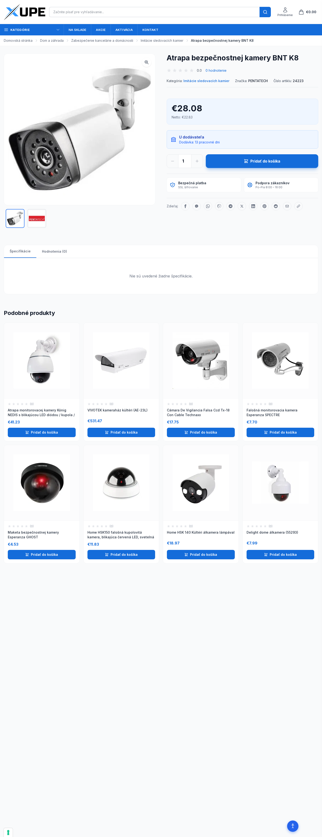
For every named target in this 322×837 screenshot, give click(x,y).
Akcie (101, 30)
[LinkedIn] (253, 206)
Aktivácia (124, 30)
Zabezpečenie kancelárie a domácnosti (102, 40)
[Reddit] (276, 206)
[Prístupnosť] (292, 826)
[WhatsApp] (208, 206)
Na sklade (77, 30)
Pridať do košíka (44, 432)
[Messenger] (196, 206)
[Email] (287, 206)
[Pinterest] (264, 206)
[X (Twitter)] (242, 206)
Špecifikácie (20, 251)
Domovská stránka (18, 40)
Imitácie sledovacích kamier (162, 40)
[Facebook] (185, 206)
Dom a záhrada (52, 40)
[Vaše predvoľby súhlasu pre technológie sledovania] (8, 832)
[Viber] (219, 206)
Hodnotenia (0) (54, 251)
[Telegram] (230, 206)
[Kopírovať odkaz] (298, 206)
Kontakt (150, 30)
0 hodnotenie (216, 70)
